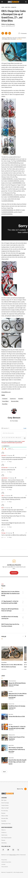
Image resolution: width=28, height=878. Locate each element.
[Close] (24, 423)
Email (5, 434)
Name (5, 440)
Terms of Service (20, 452)
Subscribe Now (14, 448)
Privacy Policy (12, 452)
